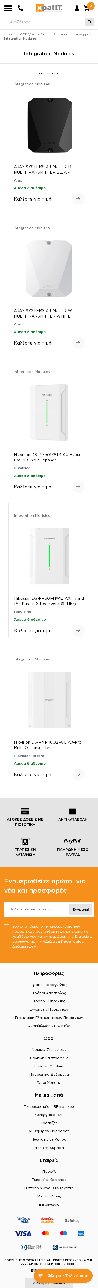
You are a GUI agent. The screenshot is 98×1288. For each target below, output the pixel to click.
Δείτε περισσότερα (78, 199)
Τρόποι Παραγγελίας (49, 985)
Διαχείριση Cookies (49, 1283)
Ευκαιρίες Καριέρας (49, 1179)
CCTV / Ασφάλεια (34, 34)
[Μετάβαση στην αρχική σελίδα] (49, 8)
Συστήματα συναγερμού (72, 34)
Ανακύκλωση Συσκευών (49, 1026)
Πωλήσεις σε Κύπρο (49, 1139)
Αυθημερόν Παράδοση (49, 1131)
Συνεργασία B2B (49, 1115)
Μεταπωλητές (49, 1196)
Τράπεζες (49, 1123)
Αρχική (9, 34)
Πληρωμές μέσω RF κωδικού (49, 1106)
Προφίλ (49, 1171)
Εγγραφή (80, 909)
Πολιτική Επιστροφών (49, 1058)
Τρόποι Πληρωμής (49, 1001)
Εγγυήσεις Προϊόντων (49, 1009)
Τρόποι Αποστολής (49, 993)
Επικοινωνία (49, 1204)
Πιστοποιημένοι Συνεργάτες (49, 1188)
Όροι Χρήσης (49, 1082)
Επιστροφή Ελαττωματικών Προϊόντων (49, 1017)
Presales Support (49, 1148)
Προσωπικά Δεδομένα (49, 1074)
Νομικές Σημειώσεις (49, 1049)
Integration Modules (20, 38)
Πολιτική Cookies (49, 1066)
